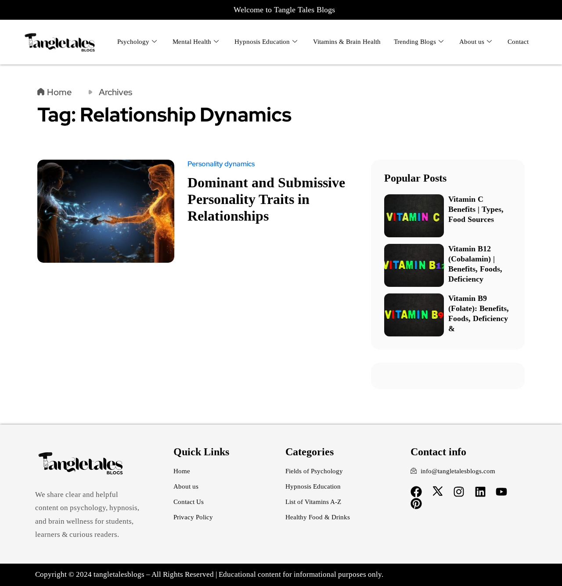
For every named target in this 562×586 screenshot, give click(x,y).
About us (471, 41)
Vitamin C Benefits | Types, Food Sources (476, 209)
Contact (518, 41)
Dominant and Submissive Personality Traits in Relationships (266, 199)
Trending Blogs (415, 41)
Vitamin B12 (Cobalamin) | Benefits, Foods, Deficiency (475, 263)
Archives (115, 92)
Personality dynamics (221, 164)
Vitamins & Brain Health (347, 41)
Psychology (133, 41)
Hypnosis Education (262, 41)
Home (59, 92)
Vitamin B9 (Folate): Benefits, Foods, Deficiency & (478, 313)
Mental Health (192, 41)
